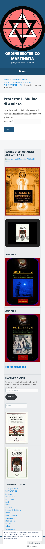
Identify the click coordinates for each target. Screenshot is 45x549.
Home (6, 79)
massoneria (10, 518)
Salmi (7, 526)
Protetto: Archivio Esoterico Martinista (15, 81)
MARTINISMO (11, 515)
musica (8, 523)
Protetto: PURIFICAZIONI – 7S (18, 83)
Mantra (8, 513)
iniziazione (10, 507)
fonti (7, 502)
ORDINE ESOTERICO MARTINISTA (22, 56)
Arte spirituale (11, 488)
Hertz (7, 505)
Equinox (8, 494)
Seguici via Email (15, 377)
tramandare (10, 529)
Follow (11, 397)
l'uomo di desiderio (13, 510)
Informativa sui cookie (10, 539)
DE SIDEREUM (11, 491)
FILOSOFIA (9, 499)
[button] (17, 238)
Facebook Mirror (15, 367)
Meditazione (10, 521)
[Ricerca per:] (16, 406)
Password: (9, 121)
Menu (22, 71)
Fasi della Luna (11, 497)
